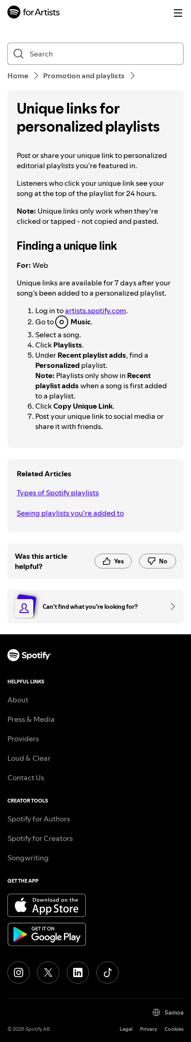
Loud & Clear (29, 758)
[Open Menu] (178, 13)
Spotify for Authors (38, 819)
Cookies (174, 1029)
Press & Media (31, 719)
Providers (23, 738)
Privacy (148, 1029)
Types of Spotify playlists (58, 492)
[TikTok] (107, 972)
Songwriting (28, 858)
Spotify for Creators (40, 838)
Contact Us (25, 777)
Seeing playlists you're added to (70, 513)
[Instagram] (18, 972)
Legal (126, 1029)
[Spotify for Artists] (33, 13)
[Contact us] (169, 606)
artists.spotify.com (95, 310)
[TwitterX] (48, 972)
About (17, 700)
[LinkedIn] (78, 972)
